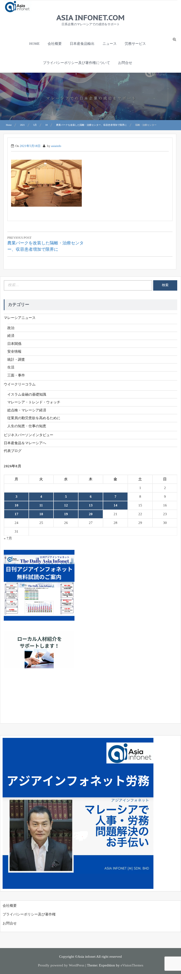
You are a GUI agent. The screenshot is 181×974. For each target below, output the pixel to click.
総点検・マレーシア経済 (26, 410)
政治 (10, 328)
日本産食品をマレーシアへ (25, 443)
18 (41, 514)
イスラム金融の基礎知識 (26, 394)
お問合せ (125, 63)
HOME (34, 44)
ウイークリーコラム (20, 384)
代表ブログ (12, 451)
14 (115, 505)
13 (91, 505)
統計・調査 (16, 359)
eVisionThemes (132, 965)
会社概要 (55, 44)
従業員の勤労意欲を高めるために (33, 418)
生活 (10, 367)
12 (66, 505)
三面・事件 (16, 375)
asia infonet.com (90, 17)
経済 (10, 336)
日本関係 (14, 344)
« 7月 (8, 538)
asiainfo (56, 146)
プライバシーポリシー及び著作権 (29, 914)
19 (66, 514)
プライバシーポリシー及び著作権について (76, 63)
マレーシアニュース (20, 318)
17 (16, 514)
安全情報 (14, 351)
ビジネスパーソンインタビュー (28, 435)
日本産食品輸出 (82, 44)
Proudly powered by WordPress (61, 965)
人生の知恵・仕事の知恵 (26, 426)
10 (16, 505)
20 (91, 514)
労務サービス (135, 44)
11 (41, 505)
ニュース (110, 44)
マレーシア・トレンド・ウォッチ (33, 402)
